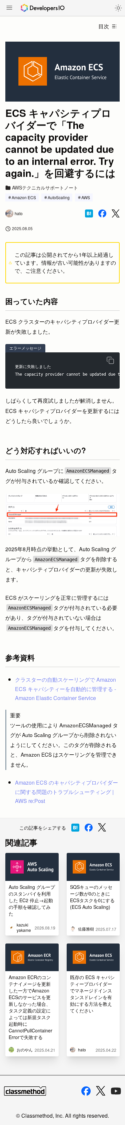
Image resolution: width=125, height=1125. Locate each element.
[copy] (110, 360)
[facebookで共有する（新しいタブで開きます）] (102, 213)
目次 (103, 26)
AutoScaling (59, 197)
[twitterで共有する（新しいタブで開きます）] (116, 213)
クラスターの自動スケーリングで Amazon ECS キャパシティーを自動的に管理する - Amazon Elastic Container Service (65, 688)
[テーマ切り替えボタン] (118, 8)
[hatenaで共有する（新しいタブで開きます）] (89, 213)
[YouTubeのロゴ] (116, 1091)
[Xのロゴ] (100, 1091)
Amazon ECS (24, 197)
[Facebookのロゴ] (86, 1091)
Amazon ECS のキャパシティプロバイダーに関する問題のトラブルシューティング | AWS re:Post (66, 791)
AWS (85, 197)
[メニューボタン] (9, 8)
